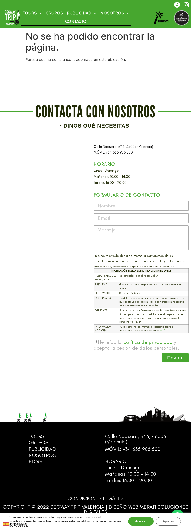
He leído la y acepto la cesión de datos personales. (136, 345)
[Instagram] (186, 4)
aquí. (162, 330)
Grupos (54, 13)
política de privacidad (148, 342)
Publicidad (79, 13)
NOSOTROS (112, 13)
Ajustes (168, 521)
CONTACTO (76, 21)
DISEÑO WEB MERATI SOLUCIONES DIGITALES (136, 509)
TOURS (30, 13)
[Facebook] (177, 4)
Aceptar (141, 521)
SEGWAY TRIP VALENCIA (77, 507)
